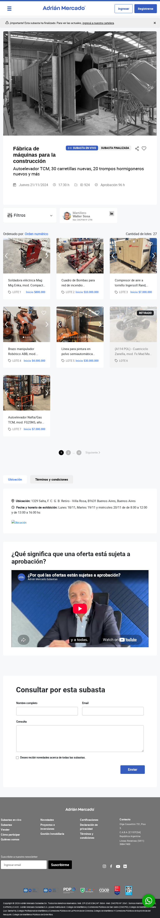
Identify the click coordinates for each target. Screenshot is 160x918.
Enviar (132, 769)
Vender (5, 829)
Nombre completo (26, 703)
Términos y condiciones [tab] (51, 479)
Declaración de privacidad (89, 827)
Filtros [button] (19, 215)
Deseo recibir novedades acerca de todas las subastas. (52, 757)
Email (85, 703)
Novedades (47, 820)
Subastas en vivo (11, 820)
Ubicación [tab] (15, 479)
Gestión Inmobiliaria (52, 834)
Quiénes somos (10, 839)
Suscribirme (60, 865)
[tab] (24, 268)
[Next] (47, 255)
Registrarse (145, 9)
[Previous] (6, 255)
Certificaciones (89, 820)
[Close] (154, 23)
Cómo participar (10, 834)
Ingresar (123, 9)
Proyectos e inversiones (47, 827)
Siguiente (92, 452)
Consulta (21, 721)
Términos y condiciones (87, 836)
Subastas (6, 825)
